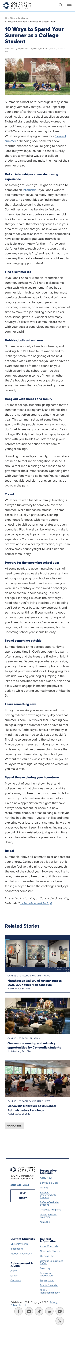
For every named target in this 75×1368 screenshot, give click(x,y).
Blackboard (16, 1248)
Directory (45, 1268)
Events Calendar (49, 1285)
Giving (13, 1275)
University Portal (19, 1243)
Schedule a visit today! (36, 903)
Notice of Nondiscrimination (50, 1291)
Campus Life (14, 1125)
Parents (44, 1187)
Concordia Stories (19, 18)
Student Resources (21, 1253)
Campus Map (47, 1256)
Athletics (45, 1221)
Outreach (15, 1280)
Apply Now (46, 1177)
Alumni (14, 1270)
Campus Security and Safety (51, 1262)
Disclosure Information (46, 1274)
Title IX (22, 1305)
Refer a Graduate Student (49, 1203)
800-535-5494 (19, 1185)
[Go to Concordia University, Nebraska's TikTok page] (39, 1311)
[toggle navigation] (69, 5)
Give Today (23, 1196)
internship (29, 190)
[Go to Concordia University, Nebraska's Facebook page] (18, 1311)
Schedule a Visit (49, 1182)
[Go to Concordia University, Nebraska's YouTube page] (59, 1311)
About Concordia (49, 1246)
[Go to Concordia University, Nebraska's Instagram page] (29, 1311)
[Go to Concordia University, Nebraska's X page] (59, 1321)
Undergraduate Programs (48, 1215)
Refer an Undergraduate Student (48, 1195)
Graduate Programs (50, 1209)
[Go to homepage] (6, 18)
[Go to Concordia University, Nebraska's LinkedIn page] (49, 1311)
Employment (47, 1280)
